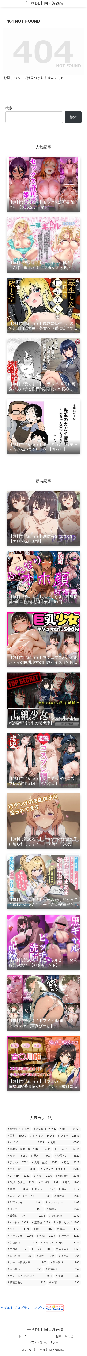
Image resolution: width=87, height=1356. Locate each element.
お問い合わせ (64, 1336)
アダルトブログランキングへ (22, 1308)
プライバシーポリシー (43, 1342)
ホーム (22, 1336)
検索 (8, 108)
